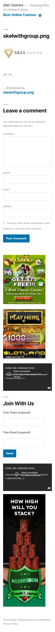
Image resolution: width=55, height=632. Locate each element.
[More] (40, 15)
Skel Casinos (13, 5)
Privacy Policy (10, 623)
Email (6, 189)
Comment (9, 134)
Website (7, 206)
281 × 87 (7, 74)
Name (7, 173)
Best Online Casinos (19, 15)
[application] (27, 377)
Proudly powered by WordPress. (34, 619)
